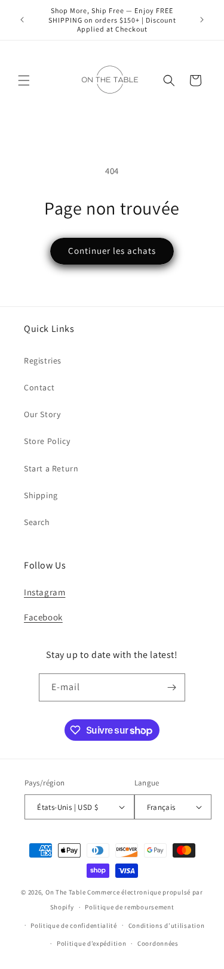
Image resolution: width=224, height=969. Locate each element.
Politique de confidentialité (73, 925)
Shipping (41, 495)
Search (37, 522)
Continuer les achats (112, 250)
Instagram (44, 592)
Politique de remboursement (129, 907)
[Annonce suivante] (202, 20)
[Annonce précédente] (22, 20)
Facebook (43, 617)
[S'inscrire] (171, 687)
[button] (24, 80)
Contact (39, 387)
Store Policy (47, 441)
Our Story (42, 414)
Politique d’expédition (91, 943)
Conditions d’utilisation (166, 925)
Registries (43, 360)
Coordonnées (158, 943)
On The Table (66, 892)
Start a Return (51, 468)
